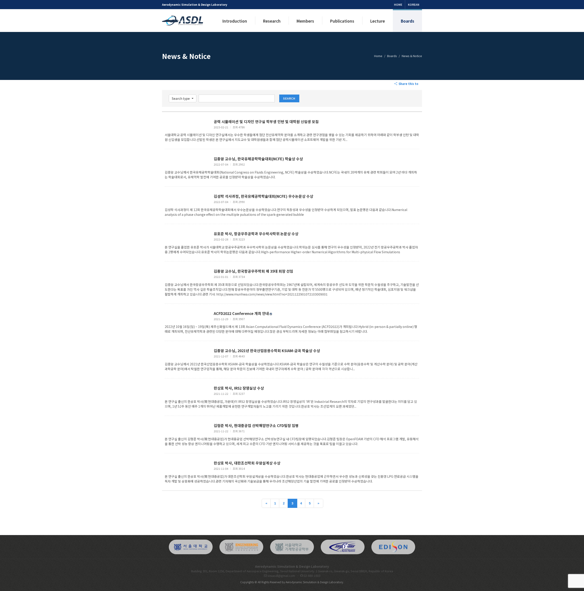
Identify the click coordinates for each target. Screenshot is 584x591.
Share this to (408, 84)
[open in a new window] (191, 547)
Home (398, 4)
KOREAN (413, 4)
